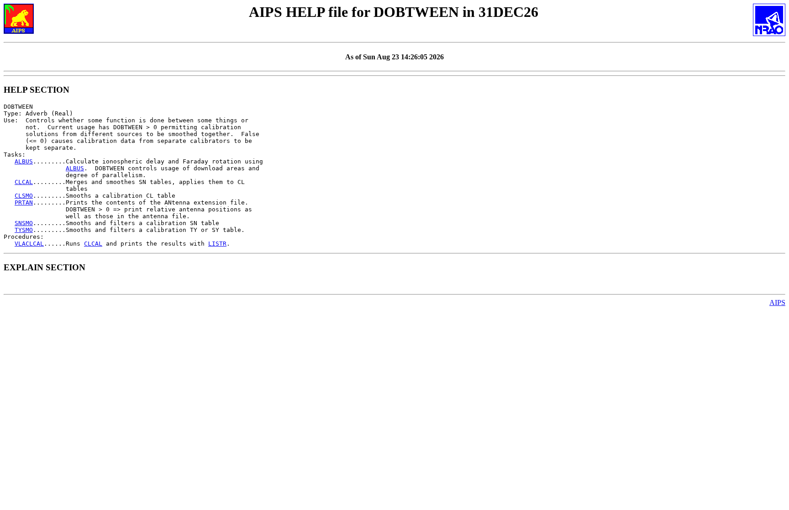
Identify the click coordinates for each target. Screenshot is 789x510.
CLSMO (24, 195)
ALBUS (24, 161)
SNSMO (24, 223)
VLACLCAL (29, 243)
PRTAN (24, 202)
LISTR (217, 243)
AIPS (777, 302)
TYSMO (24, 229)
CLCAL (24, 182)
